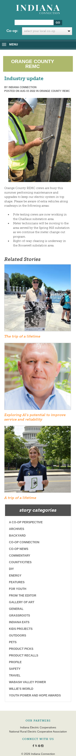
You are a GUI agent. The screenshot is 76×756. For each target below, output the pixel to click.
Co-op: (12, 31)
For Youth (17, 588)
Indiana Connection (22, 87)
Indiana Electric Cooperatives (38, 727)
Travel (14, 675)
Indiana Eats (19, 622)
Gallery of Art (21, 602)
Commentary (19, 555)
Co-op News (18, 548)
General (16, 608)
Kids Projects (21, 628)
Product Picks (21, 648)
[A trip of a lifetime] (37, 460)
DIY (11, 568)
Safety (14, 668)
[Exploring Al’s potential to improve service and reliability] (37, 377)
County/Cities (20, 562)
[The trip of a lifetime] (37, 299)
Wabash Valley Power (27, 682)
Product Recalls (23, 655)
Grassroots (19, 615)
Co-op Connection (24, 542)
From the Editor (22, 595)
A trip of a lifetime (20, 498)
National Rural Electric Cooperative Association (38, 731)
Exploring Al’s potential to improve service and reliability (35, 417)
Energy (15, 575)
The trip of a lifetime (22, 336)
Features (17, 582)
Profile (15, 662)
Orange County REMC (54, 91)
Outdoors (17, 635)
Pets (13, 642)
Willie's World (21, 688)
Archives (16, 529)
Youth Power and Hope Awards (35, 695)
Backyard (17, 535)
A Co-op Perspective (26, 522)
